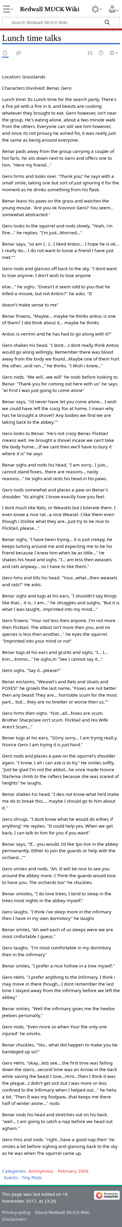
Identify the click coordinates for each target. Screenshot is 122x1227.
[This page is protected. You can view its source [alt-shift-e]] (90, 53)
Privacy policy (16, 1212)
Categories (13, 1171)
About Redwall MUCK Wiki (62, 1212)
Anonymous (40, 1171)
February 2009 (73, 1171)
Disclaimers (14, 1219)
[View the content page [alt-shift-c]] (5, 53)
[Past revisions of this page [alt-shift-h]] (101, 53)
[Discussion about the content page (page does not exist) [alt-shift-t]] (18, 53)
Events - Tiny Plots (22, 1177)
